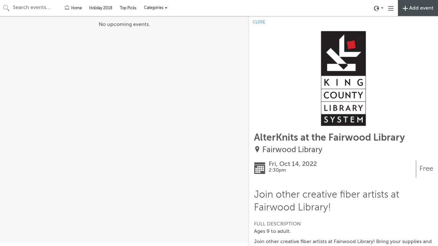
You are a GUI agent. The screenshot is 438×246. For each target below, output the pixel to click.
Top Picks (128, 8)
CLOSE (259, 22)
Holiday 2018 (100, 8)
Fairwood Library (292, 149)
